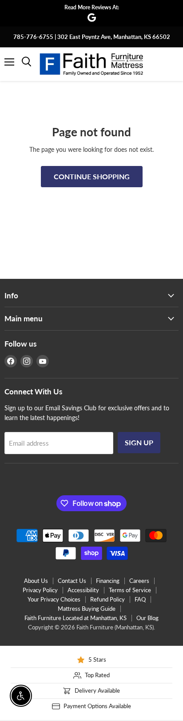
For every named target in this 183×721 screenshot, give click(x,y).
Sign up (139, 442)
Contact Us (72, 580)
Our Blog (147, 617)
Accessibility (83, 590)
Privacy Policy (40, 590)
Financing (107, 580)
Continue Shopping (92, 176)
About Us (36, 580)
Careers (139, 580)
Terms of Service (130, 590)
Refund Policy (107, 599)
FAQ (140, 599)
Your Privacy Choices (54, 599)
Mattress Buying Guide (86, 608)
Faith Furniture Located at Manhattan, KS (75, 617)
